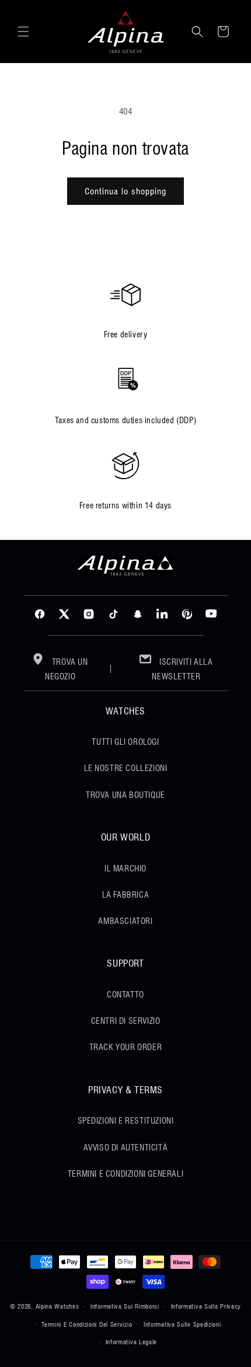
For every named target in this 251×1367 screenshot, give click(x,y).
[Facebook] (39, 614)
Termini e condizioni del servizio (86, 1324)
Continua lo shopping (125, 191)
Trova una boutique (125, 795)
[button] (23, 31)
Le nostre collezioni (126, 768)
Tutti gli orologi (125, 742)
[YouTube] (211, 614)
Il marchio (125, 868)
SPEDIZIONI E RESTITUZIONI (126, 1120)
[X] (64, 614)
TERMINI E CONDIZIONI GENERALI (125, 1173)
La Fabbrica (125, 894)
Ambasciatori (125, 921)
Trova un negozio (66, 669)
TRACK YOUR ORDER (125, 1047)
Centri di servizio (126, 1021)
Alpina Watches (57, 1306)
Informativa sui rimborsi (124, 1306)
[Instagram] (88, 614)
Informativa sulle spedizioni (182, 1324)
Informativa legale (132, 1342)
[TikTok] (113, 614)
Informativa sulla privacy (206, 1306)
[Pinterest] (187, 614)
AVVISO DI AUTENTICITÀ (125, 1147)
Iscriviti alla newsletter (182, 669)
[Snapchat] (138, 614)
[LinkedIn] (162, 614)
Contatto (125, 994)
